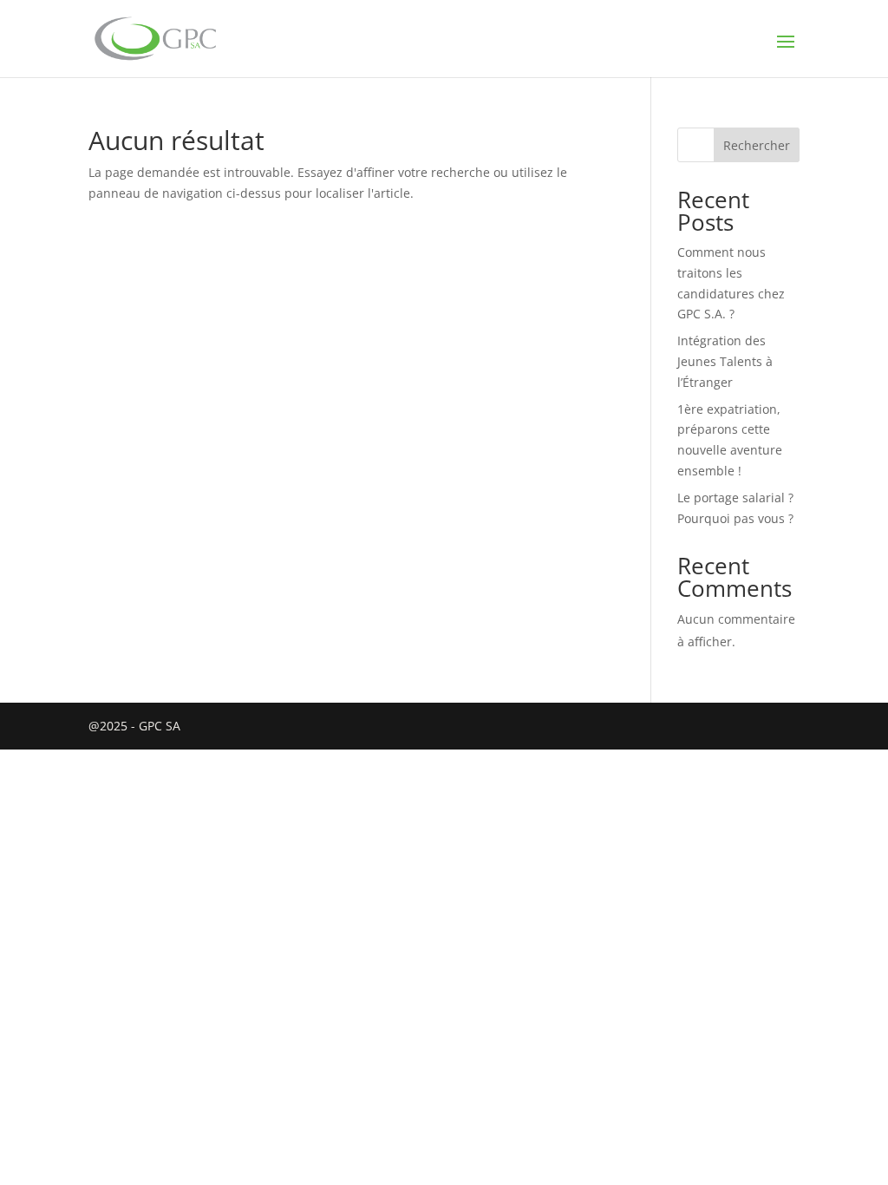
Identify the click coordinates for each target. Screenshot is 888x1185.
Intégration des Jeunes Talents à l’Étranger (725, 361)
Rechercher (756, 145)
